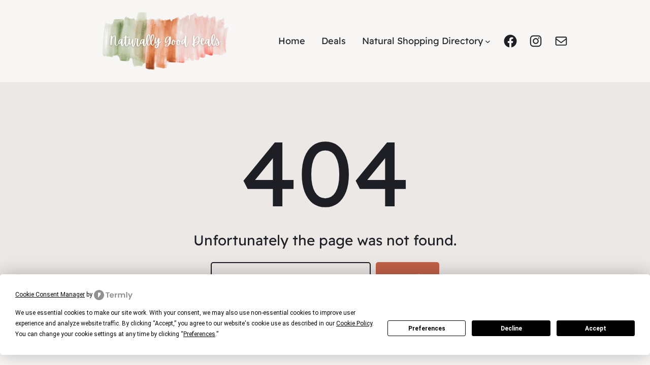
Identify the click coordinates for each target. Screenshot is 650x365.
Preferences (426, 328)
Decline (511, 328)
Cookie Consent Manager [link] (50, 294)
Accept (595, 328)
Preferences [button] (199, 334)
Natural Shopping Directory (422, 41)
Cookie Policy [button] (354, 323)
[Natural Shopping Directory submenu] (488, 41)
